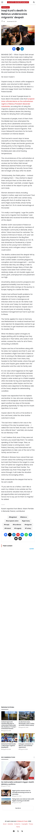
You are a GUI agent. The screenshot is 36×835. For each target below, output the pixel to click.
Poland (8, 528)
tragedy (18, 528)
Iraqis (7, 525)
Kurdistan (17, 525)
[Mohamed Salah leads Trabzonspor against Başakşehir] (9, 737)
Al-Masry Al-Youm (22, 821)
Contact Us (17, 824)
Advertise (10, 824)
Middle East (5, 7)
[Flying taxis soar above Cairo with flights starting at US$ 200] (6, 801)
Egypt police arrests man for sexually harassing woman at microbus (21, 792)
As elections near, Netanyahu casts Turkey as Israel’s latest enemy (26, 723)
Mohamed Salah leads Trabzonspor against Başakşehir (8, 745)
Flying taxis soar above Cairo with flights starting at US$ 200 (23, 800)
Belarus (24, 517)
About (4, 824)
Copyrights (24, 824)
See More (18, 808)
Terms (18, 827)
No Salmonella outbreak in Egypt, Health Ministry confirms (17, 783)
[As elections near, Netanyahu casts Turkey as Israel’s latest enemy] (27, 715)
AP (4, 21)
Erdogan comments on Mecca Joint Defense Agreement (26, 745)
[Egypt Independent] (18, 2)
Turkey (28, 528)
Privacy (31, 824)
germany (26, 521)
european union (12, 521)
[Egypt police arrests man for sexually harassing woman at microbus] (6, 793)
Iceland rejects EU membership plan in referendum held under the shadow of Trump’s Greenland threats (8, 725)
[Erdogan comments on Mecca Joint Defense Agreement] (27, 737)
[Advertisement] (18, 627)
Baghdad (13, 517)
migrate (29, 525)
